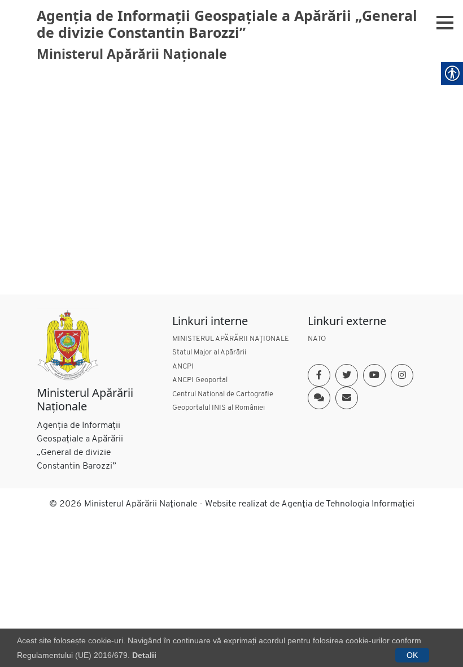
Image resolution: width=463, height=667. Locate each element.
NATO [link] (317, 339)
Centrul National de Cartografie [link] (222, 394)
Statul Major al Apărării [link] (209, 352)
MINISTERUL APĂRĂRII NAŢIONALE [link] (230, 339)
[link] (68, 344)
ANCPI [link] (183, 366)
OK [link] (412, 655)
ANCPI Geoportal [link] (200, 380)
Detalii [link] (144, 655)
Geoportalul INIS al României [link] (218, 408)
